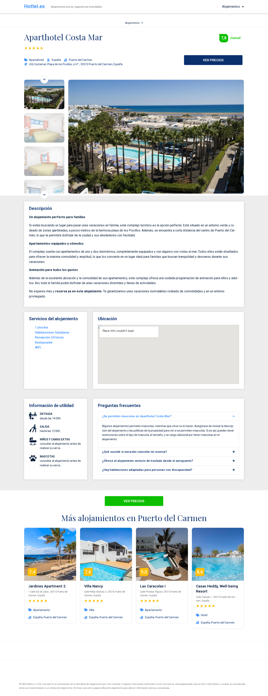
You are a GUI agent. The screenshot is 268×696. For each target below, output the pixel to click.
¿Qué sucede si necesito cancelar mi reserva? (134, 452)
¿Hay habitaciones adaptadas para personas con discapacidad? (147, 470)
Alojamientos (231, 6)
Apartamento (41, 610)
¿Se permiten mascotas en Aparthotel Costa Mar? (136, 416)
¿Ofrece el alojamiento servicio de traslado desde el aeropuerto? (147, 461)
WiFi (38, 347)
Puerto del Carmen (55, 617)
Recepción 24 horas (49, 337)
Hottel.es (34, 6)
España (37, 617)
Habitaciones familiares (52, 332)
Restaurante (43, 342)
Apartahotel (36, 59)
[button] (168, 416)
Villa (91, 610)
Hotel (204, 615)
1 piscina (41, 327)
